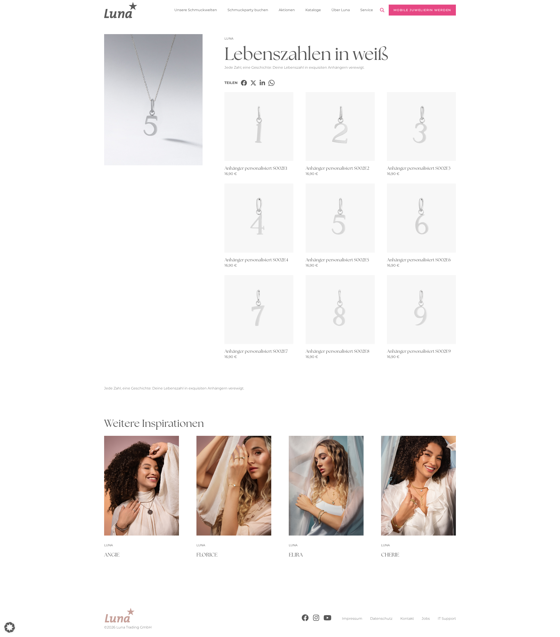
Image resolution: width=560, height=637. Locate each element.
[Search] (382, 11)
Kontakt (407, 618)
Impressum (352, 618)
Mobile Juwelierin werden (422, 10)
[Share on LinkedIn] (262, 83)
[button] (9, 627)
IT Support (447, 618)
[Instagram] (316, 620)
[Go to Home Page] (120, 10)
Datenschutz (381, 618)
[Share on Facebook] (244, 83)
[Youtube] (327, 620)
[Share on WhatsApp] (271, 83)
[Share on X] (253, 83)
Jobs (426, 618)
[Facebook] (305, 620)
